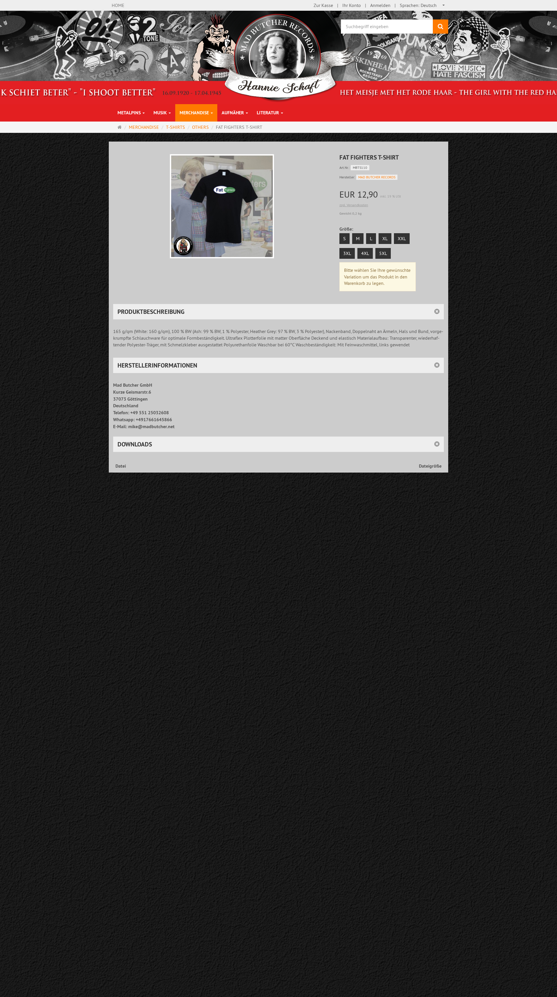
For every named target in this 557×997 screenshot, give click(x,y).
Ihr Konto (351, 5)
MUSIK (160, 113)
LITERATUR (268, 113)
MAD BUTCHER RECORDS (376, 177)
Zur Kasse (323, 5)
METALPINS (129, 113)
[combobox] (422, 5)
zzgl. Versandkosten (353, 205)
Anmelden (380, 5)
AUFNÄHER (233, 113)
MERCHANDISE (195, 113)
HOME (118, 5)
